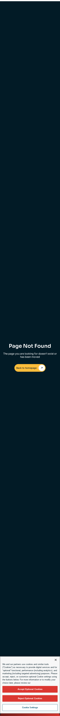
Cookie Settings (30, 707)
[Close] (55, 659)
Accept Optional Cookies (30, 689)
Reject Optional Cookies (30, 698)
